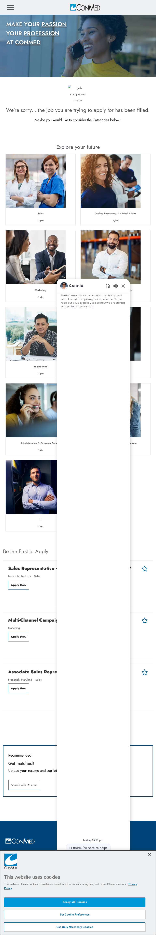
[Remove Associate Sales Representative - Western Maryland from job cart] (10, 702)
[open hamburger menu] (10, 7)
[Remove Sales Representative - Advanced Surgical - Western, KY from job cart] (10, 598)
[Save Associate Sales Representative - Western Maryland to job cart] (144, 672)
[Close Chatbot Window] (123, 286)
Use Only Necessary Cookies (74, 927)
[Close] (149, 854)
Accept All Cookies (75, 902)
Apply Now (18, 585)
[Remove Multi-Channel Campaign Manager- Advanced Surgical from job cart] (10, 650)
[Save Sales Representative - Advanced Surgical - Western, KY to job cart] (144, 569)
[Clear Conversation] (108, 285)
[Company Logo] (85, 7)
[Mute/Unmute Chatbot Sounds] (116, 286)
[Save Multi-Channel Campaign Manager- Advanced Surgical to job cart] (144, 620)
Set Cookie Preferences (75, 914)
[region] (93, 581)
